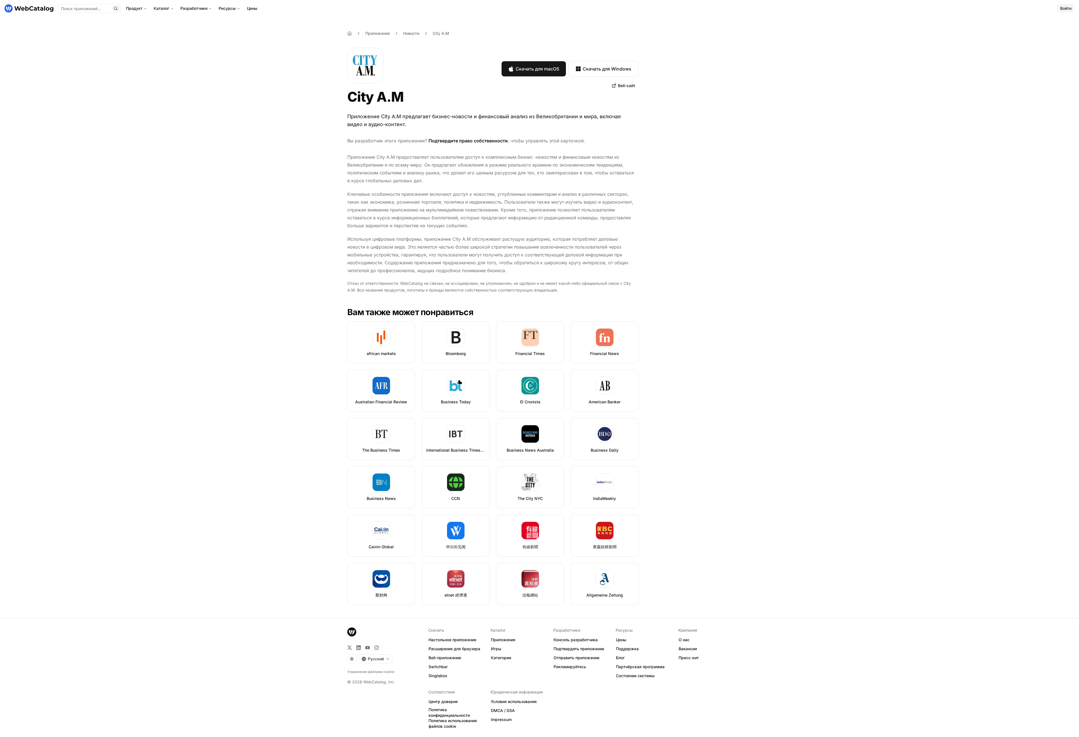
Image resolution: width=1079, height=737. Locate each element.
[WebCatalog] (351, 631)
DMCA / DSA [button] (503, 710)
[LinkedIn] (358, 647)
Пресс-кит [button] (689, 657)
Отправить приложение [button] (576, 657)
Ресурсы (227, 8)
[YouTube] (367, 647)
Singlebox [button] (438, 675)
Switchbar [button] (438, 666)
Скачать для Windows (607, 69)
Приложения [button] (503, 639)
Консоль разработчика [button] (576, 639)
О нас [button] (684, 639)
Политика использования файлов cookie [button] (453, 723)
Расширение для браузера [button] (454, 648)
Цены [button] (621, 639)
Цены (252, 8)
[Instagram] (376, 647)
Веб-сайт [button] (626, 85)
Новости (411, 33)
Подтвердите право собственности (468, 141)
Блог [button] (620, 657)
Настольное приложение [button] (452, 639)
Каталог (161, 8)
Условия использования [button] (514, 701)
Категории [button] (501, 657)
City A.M (441, 33)
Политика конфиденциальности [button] (449, 712)
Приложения (377, 33)
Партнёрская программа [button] (640, 666)
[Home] (349, 33)
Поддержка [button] (627, 648)
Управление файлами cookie (370, 672)
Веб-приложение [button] (445, 657)
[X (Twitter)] (349, 647)
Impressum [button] (501, 719)
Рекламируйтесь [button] (570, 666)
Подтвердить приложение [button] (579, 648)
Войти (1065, 8)
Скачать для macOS (537, 69)
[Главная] (28, 8)
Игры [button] (496, 648)
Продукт (134, 8)
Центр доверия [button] (443, 701)
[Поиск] (116, 8)
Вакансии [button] (688, 648)
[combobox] (376, 658)
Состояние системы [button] (635, 675)
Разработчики (193, 8)
